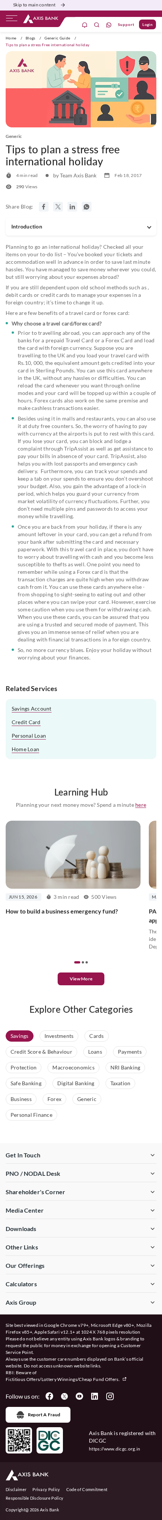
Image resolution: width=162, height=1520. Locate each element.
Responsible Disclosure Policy (34, 1498)
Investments (59, 1036)
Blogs (30, 38)
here (140, 805)
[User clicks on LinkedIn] (94, 1396)
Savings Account (32, 708)
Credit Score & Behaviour (41, 1051)
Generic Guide (57, 38)
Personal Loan (29, 735)
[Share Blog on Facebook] (44, 207)
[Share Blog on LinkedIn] (72, 207)
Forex (54, 1099)
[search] (97, 25)
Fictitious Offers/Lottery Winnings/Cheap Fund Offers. (63, 1379)
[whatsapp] (109, 25)
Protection (24, 1067)
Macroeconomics (73, 1067)
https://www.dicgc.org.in (115, 1449)
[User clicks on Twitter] (64, 1396)
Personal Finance (31, 1115)
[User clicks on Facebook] (49, 1396)
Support (126, 24)
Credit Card (26, 722)
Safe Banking (26, 1083)
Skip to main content (34, 5)
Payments (130, 1051)
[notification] (85, 25)
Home (11, 38)
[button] (77, 962)
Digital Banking (76, 1083)
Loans (95, 1051)
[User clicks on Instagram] (109, 1396)
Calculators (21, 1283)
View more (81, 979)
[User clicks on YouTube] (79, 1396)
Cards (96, 1036)
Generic (86, 1099)
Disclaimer (16, 1489)
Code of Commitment (87, 1489)
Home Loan (25, 749)
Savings (20, 1036)
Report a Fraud (44, 1414)
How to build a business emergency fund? (62, 911)
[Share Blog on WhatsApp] (87, 207)
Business (21, 1099)
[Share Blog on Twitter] (58, 207)
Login (147, 24)
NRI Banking (125, 1067)
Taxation (120, 1083)
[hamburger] (11, 19)
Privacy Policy (46, 1489)
